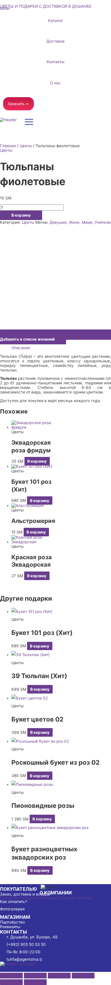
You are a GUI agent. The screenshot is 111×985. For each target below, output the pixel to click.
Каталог (55, 20)
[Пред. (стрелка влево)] (11, 982)
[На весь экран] (35, 975)
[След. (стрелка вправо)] (35, 982)
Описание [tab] (20, 347)
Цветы (26, 145)
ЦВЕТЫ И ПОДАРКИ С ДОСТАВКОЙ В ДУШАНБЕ (45, 6)
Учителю (103, 222)
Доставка (55, 41)
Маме (87, 222)
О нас (55, 83)
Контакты (55, 61)
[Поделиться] (59, 975)
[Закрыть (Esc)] (83, 975)
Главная (8, 145)
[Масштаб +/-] (11, 975)
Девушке (58, 222)
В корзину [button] (37, 461)
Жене (74, 222)
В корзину (21, 215)
